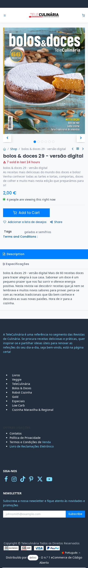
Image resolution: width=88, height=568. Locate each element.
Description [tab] (15, 254)
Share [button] (58, 222)
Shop (13, 149)
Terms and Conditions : (20, 237)
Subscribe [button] (75, 514)
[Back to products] (77, 149)
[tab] (44, 264)
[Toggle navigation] (4, 15)
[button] (7, 138)
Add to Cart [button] (29, 212)
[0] (83, 15)
